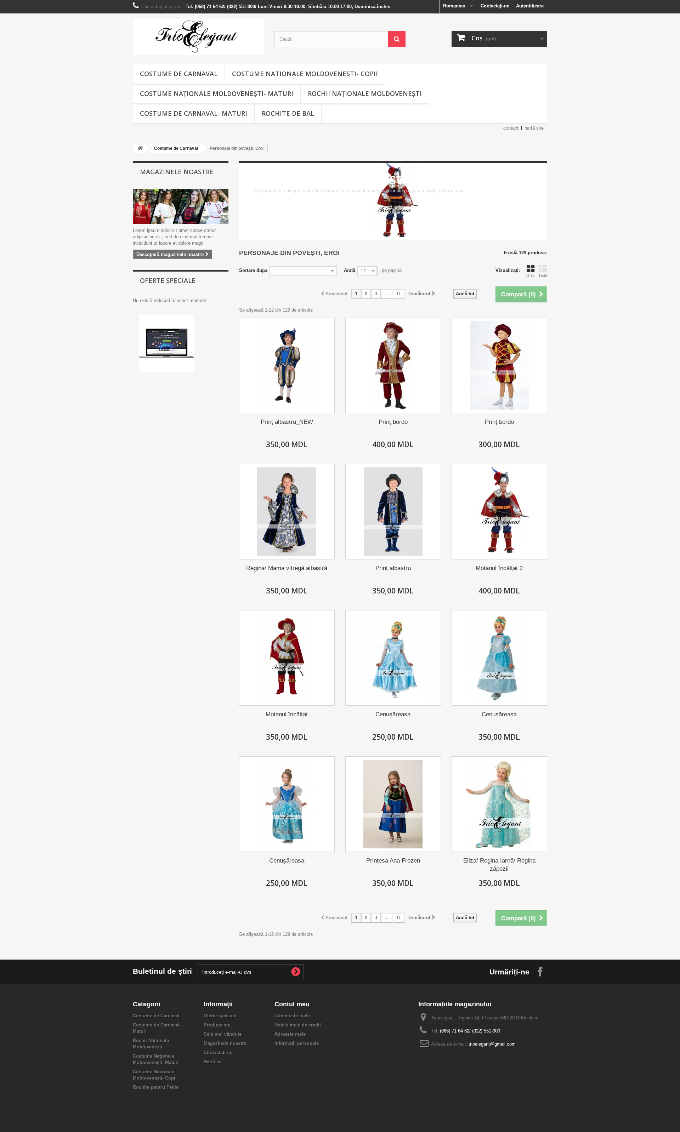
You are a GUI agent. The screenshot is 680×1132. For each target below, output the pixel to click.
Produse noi (217, 1025)
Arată (349, 270)
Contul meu (292, 1004)
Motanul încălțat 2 (499, 568)
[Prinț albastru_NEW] (287, 365)
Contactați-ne (218, 1052)
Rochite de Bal (288, 113)
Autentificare (530, 5)
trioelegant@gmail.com (492, 1044)
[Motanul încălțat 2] (499, 511)
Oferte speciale (168, 280)
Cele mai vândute (223, 1034)
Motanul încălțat (287, 714)
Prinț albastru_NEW (287, 422)
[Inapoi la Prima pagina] (140, 148)
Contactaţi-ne (495, 5)
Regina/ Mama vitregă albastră (286, 568)
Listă (543, 275)
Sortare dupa (253, 270)
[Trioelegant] (198, 37)
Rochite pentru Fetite (155, 1087)
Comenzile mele (292, 1015)
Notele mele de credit (297, 1025)
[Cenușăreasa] (393, 658)
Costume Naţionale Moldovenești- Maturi (216, 93)
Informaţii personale (296, 1043)
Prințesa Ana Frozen (393, 860)
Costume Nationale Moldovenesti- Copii (305, 73)
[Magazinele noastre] (180, 206)
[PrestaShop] (166, 343)
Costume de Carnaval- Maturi (193, 113)
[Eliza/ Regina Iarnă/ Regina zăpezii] (499, 804)
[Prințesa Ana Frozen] (393, 804)
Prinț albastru (393, 568)
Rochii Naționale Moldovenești (365, 93)
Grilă (530, 275)
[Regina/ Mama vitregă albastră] (287, 511)
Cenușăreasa (392, 714)
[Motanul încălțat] (287, 658)
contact (510, 128)
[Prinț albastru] (393, 511)
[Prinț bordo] (393, 365)
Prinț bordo (393, 422)
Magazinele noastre (177, 171)
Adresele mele (290, 1034)
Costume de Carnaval (178, 73)
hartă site (534, 128)
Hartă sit (213, 1061)
